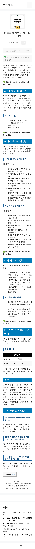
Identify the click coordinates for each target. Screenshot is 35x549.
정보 (18, 481)
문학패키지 (8, 4)
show (13, 474)
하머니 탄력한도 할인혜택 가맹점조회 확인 (18, 488)
